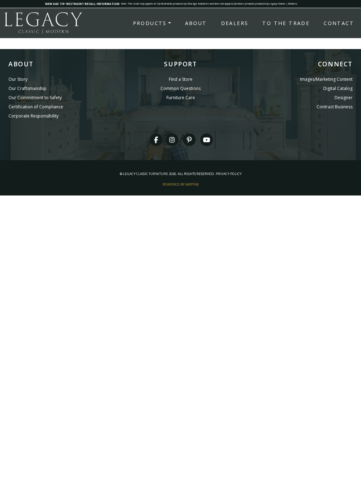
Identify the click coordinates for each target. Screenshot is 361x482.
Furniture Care (180, 98)
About (196, 23)
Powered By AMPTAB (180, 184)
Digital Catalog (338, 88)
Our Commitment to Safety (35, 98)
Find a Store (180, 79)
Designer (344, 98)
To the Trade (286, 23)
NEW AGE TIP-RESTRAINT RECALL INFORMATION (82, 4)
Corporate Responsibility (33, 116)
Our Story (17, 79)
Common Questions (180, 88)
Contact (339, 23)
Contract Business (335, 107)
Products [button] (150, 23)
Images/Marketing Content (326, 79)
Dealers (235, 23)
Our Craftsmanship (27, 88)
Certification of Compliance (35, 107)
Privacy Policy (228, 173)
